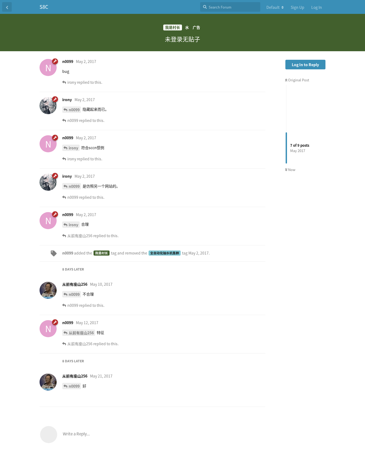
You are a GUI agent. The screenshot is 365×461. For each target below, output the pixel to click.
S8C (44, 6)
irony (73, 147)
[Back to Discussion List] (7, 7)
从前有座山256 (81, 332)
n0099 (74, 109)
